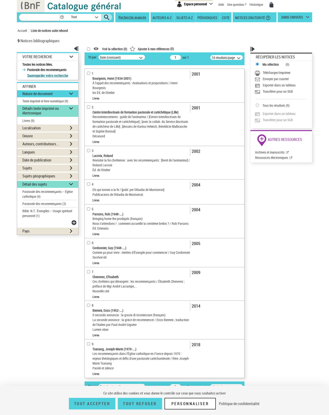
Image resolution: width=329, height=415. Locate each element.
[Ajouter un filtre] (74, 222)
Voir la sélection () (114, 49)
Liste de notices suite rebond (49, 30)
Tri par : (93, 57)
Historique (257, 4)
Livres (28, 120)
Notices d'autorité (249, 17)
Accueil (22, 30)
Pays (26, 231)
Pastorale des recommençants (44, 203)
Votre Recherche (37, 56)
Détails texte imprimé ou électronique (40, 111)
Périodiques (207, 17)
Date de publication (36, 160)
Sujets (27, 168)
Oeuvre (27, 136)
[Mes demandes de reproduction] (271, 5)
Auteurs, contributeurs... (40, 144)
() (156, 48)
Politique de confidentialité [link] (239, 403)
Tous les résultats (274, 105)
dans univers (292, 18)
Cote (226, 17)
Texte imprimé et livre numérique (45, 101)
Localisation (31, 128)
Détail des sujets (34, 184)
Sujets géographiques (38, 176)
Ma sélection (271, 64)
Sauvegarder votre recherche (47, 75)
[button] (62, 17)
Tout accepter (92, 403)
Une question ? (237, 4)
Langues (28, 152)
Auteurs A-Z (161, 17)
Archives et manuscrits (269, 152)
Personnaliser (190, 403)
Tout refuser (140, 403)
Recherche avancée (132, 17)
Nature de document (37, 93)
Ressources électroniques (271, 157)
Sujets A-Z (184, 17)
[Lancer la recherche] (107, 17)
